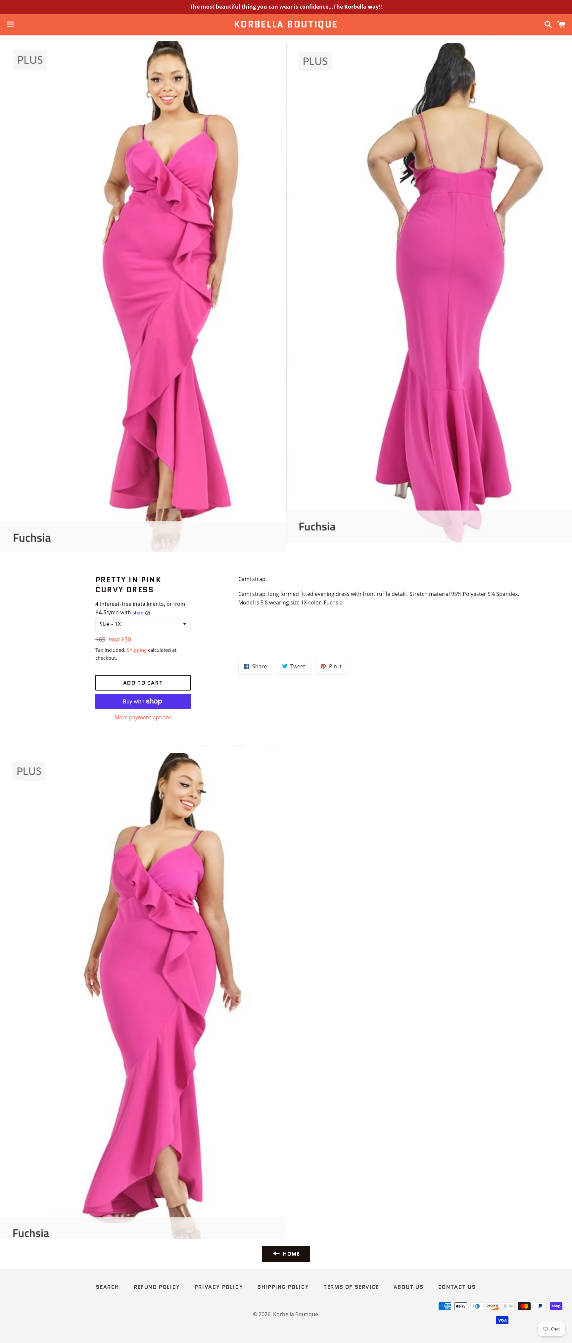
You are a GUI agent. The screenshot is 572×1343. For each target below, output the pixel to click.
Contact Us (457, 1287)
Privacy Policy (219, 1287)
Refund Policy (157, 1287)
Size (104, 624)
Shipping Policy (283, 1287)
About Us (409, 1287)
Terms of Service (351, 1287)
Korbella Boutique (286, 24)
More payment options (143, 717)
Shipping (137, 650)
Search (107, 1287)
